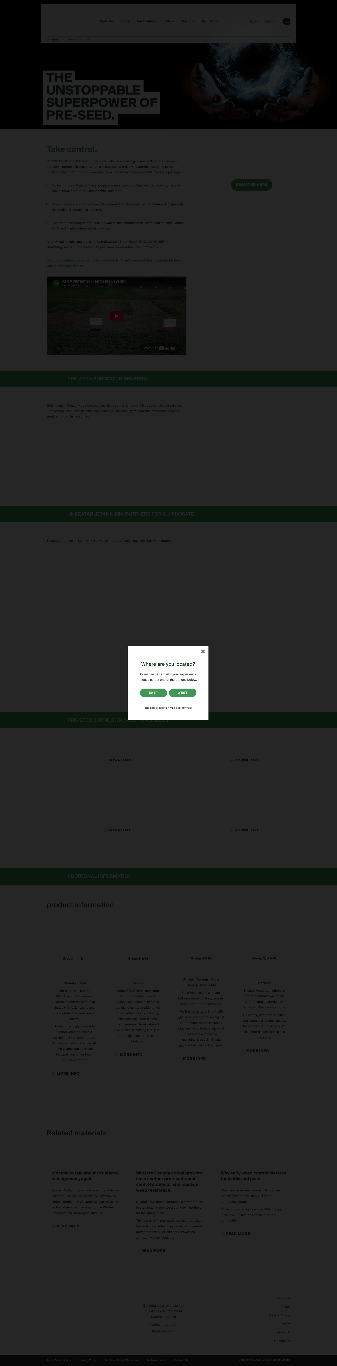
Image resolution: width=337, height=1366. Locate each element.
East (153, 693)
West (183, 693)
